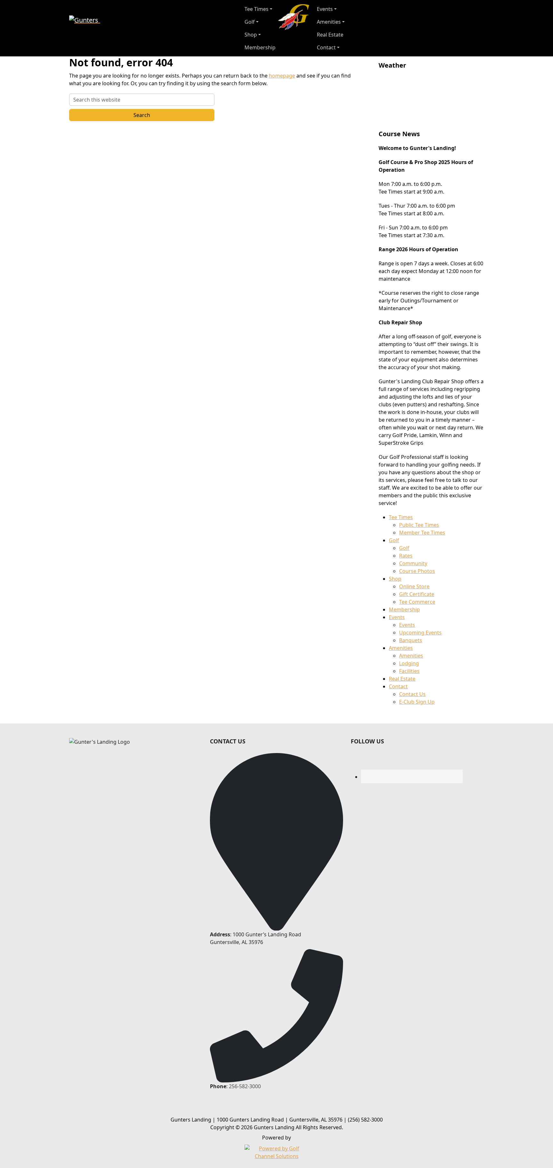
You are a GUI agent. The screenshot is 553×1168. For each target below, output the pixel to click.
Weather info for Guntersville (422, 120)
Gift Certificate (416, 594)
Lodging (409, 663)
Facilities (409, 671)
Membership (404, 609)
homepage (282, 75)
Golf (394, 540)
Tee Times (401, 517)
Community (413, 563)
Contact (398, 686)
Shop (395, 578)
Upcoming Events (420, 632)
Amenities (401, 647)
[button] (260, 9)
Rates (406, 555)
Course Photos (417, 571)
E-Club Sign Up (417, 701)
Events (397, 617)
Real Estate (402, 678)
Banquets (410, 640)
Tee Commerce (417, 601)
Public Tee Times (419, 524)
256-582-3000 (245, 1086)
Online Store (414, 586)
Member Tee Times (422, 532)
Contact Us (412, 694)
